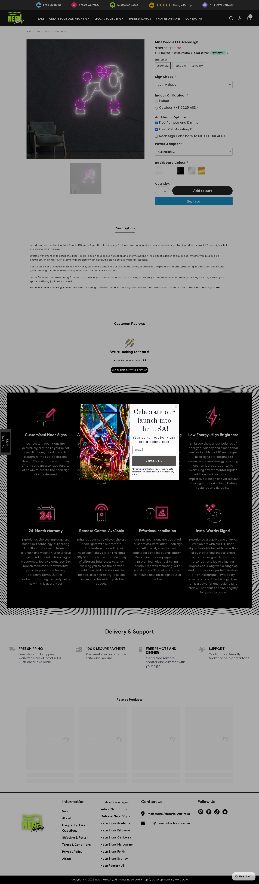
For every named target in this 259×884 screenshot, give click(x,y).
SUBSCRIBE (154, 461)
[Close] (176, 406)
